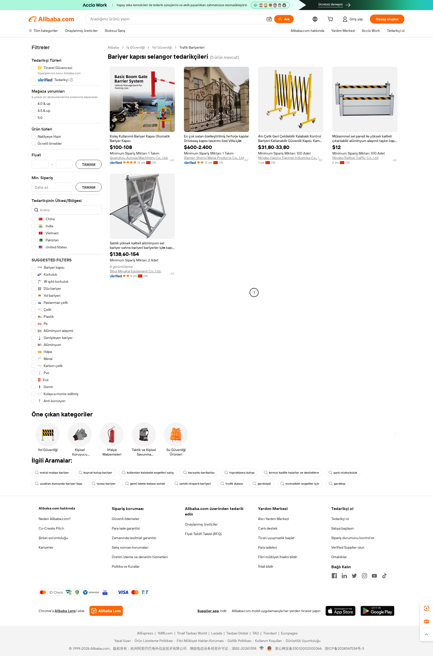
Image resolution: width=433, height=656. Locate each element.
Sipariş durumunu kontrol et (352, 538)
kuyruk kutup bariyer (97, 472)
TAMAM (88, 164)
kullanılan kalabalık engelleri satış (150, 472)
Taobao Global (237, 633)
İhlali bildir (265, 566)
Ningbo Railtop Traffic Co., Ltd (355, 158)
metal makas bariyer (54, 472)
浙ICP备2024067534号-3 (344, 648)
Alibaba (113, 47)
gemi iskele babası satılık (147, 483)
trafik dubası (234, 483)
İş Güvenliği (136, 47)
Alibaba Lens (65, 611)
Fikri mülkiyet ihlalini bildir (277, 557)
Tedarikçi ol (340, 519)
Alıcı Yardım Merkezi (273, 519)
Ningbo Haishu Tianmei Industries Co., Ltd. (290, 158)
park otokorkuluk (345, 472)
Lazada (216, 633)
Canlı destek (267, 528)
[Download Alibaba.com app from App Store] (341, 611)
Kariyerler (46, 547)
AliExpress (145, 633)
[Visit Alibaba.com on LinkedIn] (344, 576)
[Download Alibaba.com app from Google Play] (377, 611)
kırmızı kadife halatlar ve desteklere (294, 472)
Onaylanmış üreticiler (201, 524)
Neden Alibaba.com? (55, 519)
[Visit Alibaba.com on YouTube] (374, 576)
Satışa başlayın (342, 528)
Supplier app (208, 611)
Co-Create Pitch (51, 528)
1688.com (165, 633)
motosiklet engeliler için (302, 483)
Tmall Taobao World (192, 633)
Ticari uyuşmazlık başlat (276, 538)
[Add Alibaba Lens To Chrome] (106, 611)
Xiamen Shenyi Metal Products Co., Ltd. (214, 158)
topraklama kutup (241, 472)
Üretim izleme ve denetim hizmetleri (140, 557)
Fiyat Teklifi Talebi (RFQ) (203, 534)
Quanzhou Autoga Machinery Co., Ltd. (139, 158)
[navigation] (67, 224)
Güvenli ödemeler (125, 519)
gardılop (339, 483)
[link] (426, 608)
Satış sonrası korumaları (130, 547)
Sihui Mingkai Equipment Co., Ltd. (135, 271)
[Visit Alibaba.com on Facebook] (334, 576)
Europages (289, 633)
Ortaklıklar (339, 557)
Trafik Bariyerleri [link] (191, 47)
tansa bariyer (106, 483)
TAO (255, 633)
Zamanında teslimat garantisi (134, 538)
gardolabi (264, 483)
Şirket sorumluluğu (53, 538)
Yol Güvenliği (162, 47)
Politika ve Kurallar (126, 566)
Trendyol (270, 633)
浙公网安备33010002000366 (298, 648)
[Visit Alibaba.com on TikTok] (384, 576)
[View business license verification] (261, 648)
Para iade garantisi (126, 528)
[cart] (331, 20)
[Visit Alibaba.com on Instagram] (364, 576)
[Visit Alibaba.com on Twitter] (354, 576)
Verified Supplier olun (347, 547)
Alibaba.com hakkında (57, 508)
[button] (269, 19)
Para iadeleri (267, 547)
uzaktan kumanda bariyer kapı (61, 483)
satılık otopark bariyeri (195, 483)
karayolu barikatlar (201, 472)
